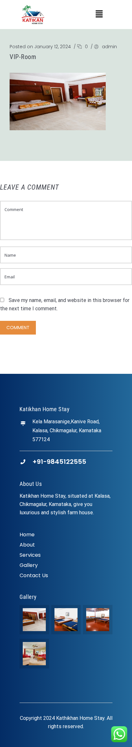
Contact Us (34, 575)
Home (27, 534)
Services (30, 555)
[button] (99, 14)
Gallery (29, 565)
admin (109, 46)
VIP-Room (23, 57)
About (27, 544)
